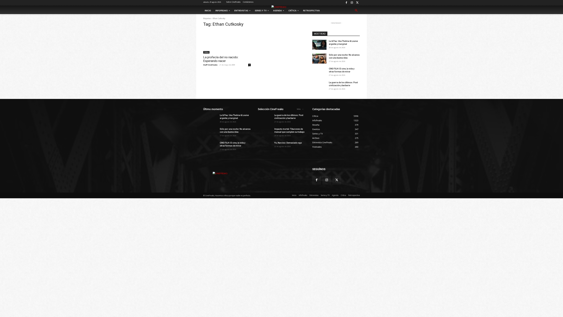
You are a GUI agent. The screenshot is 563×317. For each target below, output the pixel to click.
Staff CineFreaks (210, 65)
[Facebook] (346, 2)
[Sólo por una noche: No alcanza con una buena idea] (319, 59)
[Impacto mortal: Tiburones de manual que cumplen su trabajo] (265, 133)
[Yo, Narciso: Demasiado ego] (265, 146)
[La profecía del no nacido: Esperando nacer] (227, 42)
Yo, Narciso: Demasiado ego (288, 143)
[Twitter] (357, 2)
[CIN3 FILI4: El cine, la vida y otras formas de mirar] (319, 72)
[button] (356, 10)
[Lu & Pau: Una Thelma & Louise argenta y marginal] (319, 45)
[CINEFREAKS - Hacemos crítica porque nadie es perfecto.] (220, 173)
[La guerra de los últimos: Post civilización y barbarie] (319, 86)
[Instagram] (351, 2)
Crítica (206, 52)
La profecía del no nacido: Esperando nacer (220, 59)
